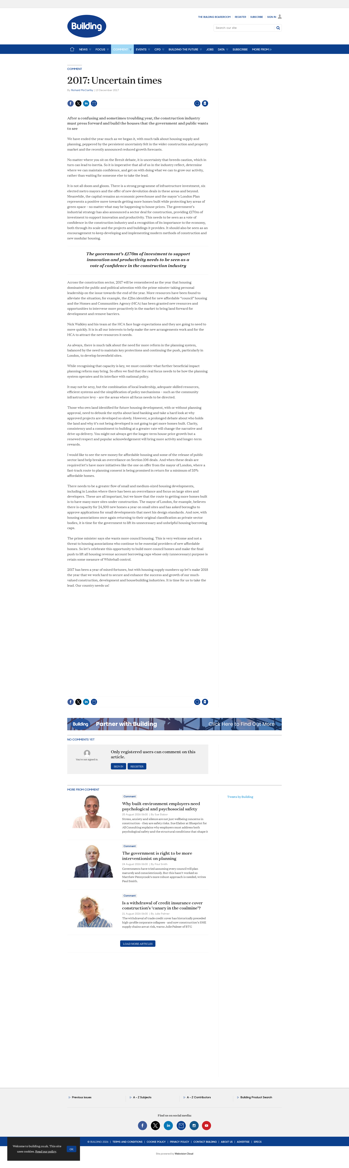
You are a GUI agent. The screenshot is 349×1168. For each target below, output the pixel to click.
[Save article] (205, 103)
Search (278, 28)
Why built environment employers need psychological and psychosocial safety (161, 806)
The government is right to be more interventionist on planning (157, 855)
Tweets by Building (240, 797)
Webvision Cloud (184, 1153)
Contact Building (205, 1141)
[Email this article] (94, 103)
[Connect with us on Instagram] (194, 1125)
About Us (227, 1141)
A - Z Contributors (199, 1097)
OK (71, 1149)
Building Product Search (256, 1097)
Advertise (243, 1141)
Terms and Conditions (128, 1141)
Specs (258, 1141)
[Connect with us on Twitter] (155, 1125)
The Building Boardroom (214, 16)
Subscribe (256, 16)
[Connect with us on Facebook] (142, 1125)
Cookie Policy (156, 1141)
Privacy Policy (179, 1141)
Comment (74, 69)
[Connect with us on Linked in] (168, 1125)
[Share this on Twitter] (78, 103)
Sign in (160, 96)
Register (240, 16)
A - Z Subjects (142, 1097)
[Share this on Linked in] (86, 103)
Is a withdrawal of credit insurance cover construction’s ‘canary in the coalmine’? (162, 905)
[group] (261, 49)
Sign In (271, 16)
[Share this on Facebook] (70, 103)
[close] (208, 96)
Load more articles (138, 944)
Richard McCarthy (82, 90)
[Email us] (181, 1125)
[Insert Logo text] (86, 36)
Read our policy (45, 1151)
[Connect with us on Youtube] (206, 1125)
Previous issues (81, 1097)
